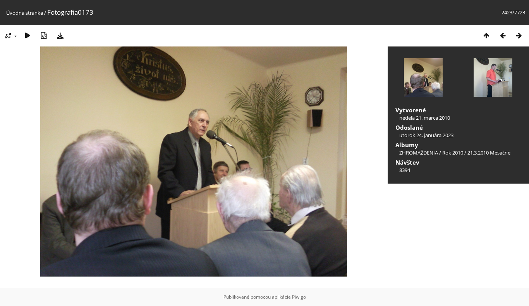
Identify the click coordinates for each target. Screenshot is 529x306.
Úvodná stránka (24, 12)
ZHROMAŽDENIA (418, 152)
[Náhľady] (486, 35)
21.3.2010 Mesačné (488, 152)
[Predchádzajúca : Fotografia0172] (503, 35)
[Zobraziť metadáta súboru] (44, 35)
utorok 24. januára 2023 (426, 135)
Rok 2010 (452, 152)
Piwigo (299, 297)
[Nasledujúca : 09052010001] (519, 35)
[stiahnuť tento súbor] (60, 35)
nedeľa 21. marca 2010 (424, 117)
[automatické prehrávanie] (27, 35)
